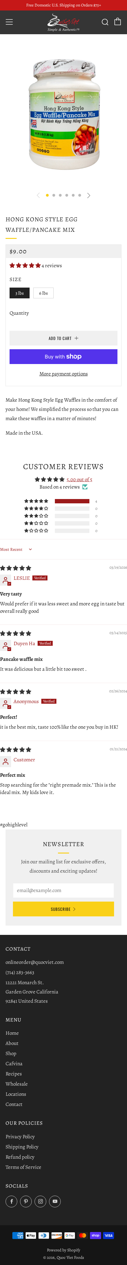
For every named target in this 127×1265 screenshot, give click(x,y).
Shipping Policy (22, 1146)
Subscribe (61, 909)
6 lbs (43, 293)
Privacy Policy (20, 1136)
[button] (47, 195)
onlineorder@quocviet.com (35, 962)
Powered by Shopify (63, 1250)
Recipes (14, 1073)
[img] (15, 568)
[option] (63, 114)
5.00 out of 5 (79, 479)
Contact (14, 1104)
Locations (16, 1094)
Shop (11, 1053)
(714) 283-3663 (20, 972)
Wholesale (17, 1083)
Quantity (19, 313)
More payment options (63, 373)
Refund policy (20, 1157)
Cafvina (14, 1063)
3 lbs (19, 293)
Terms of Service (23, 1167)
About (12, 1043)
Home (12, 1033)
